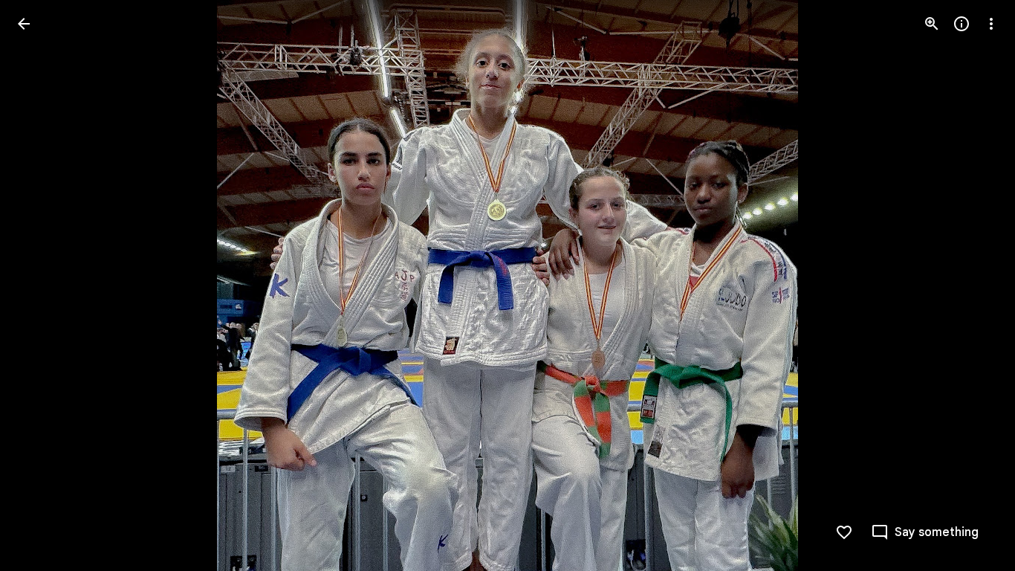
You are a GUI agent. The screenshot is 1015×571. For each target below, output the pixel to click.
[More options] (991, 24)
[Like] (844, 532)
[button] (41, 285)
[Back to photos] (24, 24)
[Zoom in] (932, 24)
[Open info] (961, 24)
